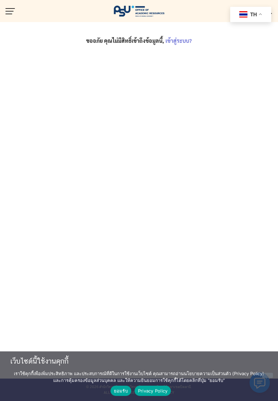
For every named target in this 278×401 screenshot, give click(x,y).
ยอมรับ (121, 391)
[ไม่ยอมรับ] (267, 375)
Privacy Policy (153, 391)
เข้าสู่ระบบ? (178, 40)
